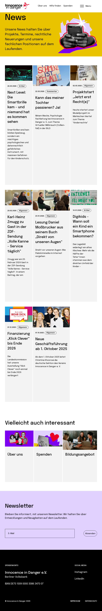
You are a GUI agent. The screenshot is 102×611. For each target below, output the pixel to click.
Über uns (42, 6)
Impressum (75, 601)
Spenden (68, 6)
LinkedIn (79, 579)
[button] (85, 5)
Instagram (81, 572)
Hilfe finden (55, 6)
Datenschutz (91, 601)
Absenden (90, 533)
